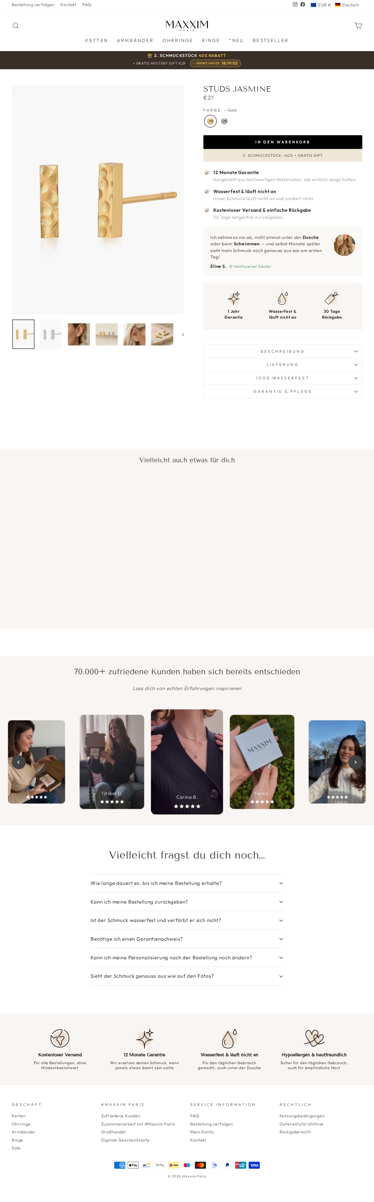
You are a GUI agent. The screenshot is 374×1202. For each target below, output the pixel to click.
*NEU (236, 40)
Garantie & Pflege (282, 391)
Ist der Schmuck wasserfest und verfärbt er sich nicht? (156, 920)
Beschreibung (283, 351)
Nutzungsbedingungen (302, 1115)
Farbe (219, 110)
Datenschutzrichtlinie (302, 1124)
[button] (335, 5)
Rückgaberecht (295, 1132)
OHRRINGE (177, 40)
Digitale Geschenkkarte (125, 1140)
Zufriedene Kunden (121, 1115)
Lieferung (283, 364)
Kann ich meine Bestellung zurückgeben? (139, 902)
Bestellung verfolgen (33, 4)
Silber (224, 121)
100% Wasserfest (282, 378)
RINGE (211, 40)
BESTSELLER (271, 40)
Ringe (17, 1140)
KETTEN (96, 40)
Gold (210, 121)
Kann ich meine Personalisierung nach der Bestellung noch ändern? (171, 957)
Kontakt (68, 4)
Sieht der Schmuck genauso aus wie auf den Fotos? (152, 976)
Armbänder (24, 1132)
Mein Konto (202, 1132)
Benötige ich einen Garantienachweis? (137, 939)
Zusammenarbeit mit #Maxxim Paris (138, 1124)
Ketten (19, 1115)
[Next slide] (355, 762)
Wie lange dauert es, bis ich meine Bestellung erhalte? (156, 883)
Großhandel (113, 1132)
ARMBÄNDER (135, 40)
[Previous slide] (19, 762)
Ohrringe (21, 1124)
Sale (16, 1148)
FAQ (86, 4)
